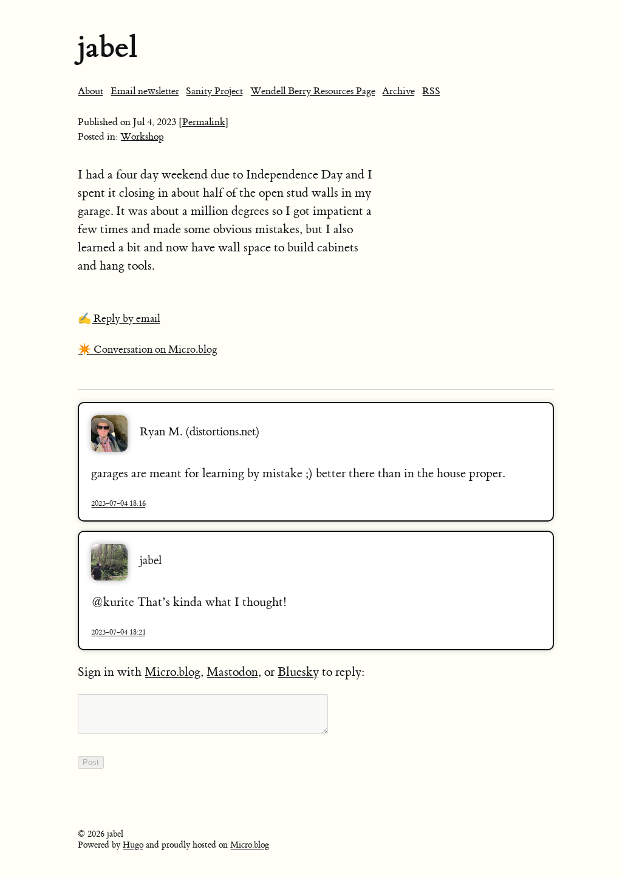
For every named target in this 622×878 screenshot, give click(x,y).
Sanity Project (214, 91)
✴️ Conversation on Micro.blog (147, 349)
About (90, 91)
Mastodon (232, 671)
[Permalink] (204, 122)
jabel (107, 47)
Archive (398, 91)
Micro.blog (172, 671)
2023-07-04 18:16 (118, 503)
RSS (431, 91)
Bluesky (298, 671)
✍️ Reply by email (119, 318)
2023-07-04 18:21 (118, 632)
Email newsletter (145, 91)
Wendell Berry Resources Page (312, 91)
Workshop (142, 137)
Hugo (133, 845)
